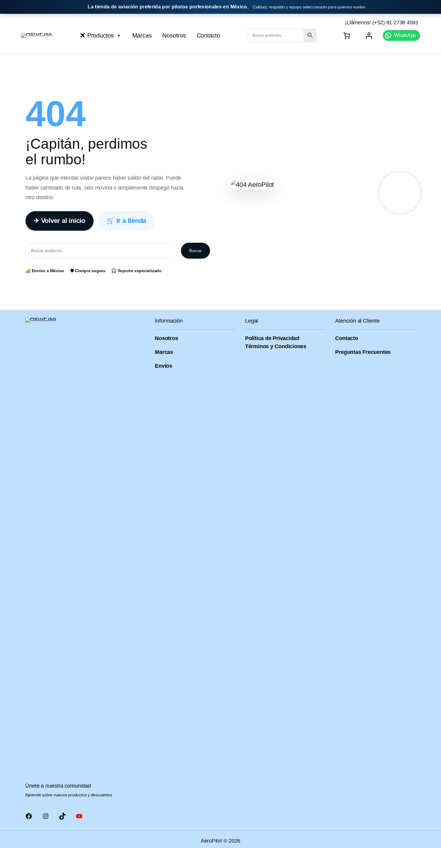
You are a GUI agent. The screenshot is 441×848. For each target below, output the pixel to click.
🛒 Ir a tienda (126, 220)
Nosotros (174, 35)
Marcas (142, 35)
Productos (100, 35)
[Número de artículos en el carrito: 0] (346, 35)
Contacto (208, 35)
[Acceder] (369, 35)
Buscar (195, 250)
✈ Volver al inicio (59, 220)
